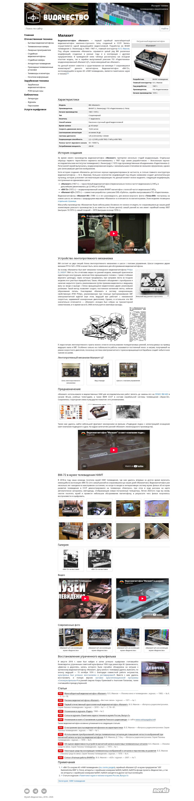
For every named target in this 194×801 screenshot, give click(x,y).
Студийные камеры (36, 60)
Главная (29, 35)
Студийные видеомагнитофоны (36, 55)
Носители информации (38, 77)
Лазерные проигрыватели (39, 50)
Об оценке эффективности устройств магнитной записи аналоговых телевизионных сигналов (106, 744)
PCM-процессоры (35, 91)
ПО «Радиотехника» (160, 89)
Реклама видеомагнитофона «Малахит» (81, 700)
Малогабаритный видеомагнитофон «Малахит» (85, 693)
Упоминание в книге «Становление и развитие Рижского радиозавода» (95, 719)
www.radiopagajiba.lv (145, 719)
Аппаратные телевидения (39, 63)
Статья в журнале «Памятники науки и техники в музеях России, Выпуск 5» (97, 715)
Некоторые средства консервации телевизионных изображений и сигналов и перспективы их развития (110, 750)
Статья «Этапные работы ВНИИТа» (79, 757)
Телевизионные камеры (38, 46)
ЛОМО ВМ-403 (161, 394)
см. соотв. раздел (107, 767)
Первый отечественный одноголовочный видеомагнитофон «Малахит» (96, 704)
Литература (33, 98)
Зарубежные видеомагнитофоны (36, 86)
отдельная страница (67, 201)
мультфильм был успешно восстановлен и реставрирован (86, 675)
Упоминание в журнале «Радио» (78, 711)
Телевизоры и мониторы (39, 73)
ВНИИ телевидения (160, 79)
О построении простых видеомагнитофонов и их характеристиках (93, 727)
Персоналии (33, 105)
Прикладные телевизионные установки (40, 68)
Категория (63, 781)
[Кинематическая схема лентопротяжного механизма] (114, 324)
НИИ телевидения (77, 781)
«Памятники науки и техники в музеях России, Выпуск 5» (104, 775)
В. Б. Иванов (157, 83)
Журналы (32, 102)
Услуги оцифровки (35, 109)
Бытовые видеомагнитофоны (41, 43)
